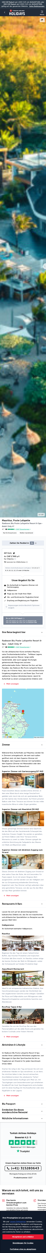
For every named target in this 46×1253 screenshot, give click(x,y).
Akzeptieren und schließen (23, 1237)
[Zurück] (5, 12)
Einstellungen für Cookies (23, 1243)
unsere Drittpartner (18, 1222)
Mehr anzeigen (12, 684)
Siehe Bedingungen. (37, 6)
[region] (23, 1232)
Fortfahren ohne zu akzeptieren (23, 1249)
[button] (23, 632)
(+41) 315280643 (25, 1168)
